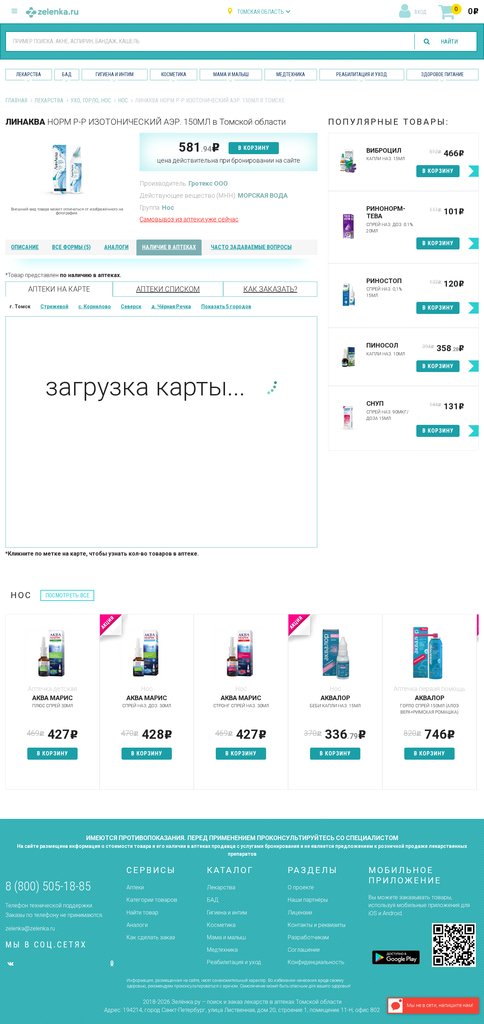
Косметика (173, 74)
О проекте (301, 887)
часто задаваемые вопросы (251, 247)
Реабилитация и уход (361, 74)
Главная (16, 100)
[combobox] (206, 41)
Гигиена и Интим (115, 74)
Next (473, 705)
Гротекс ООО (208, 183)
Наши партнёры (308, 899)
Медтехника (290, 74)
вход (420, 12)
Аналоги (137, 925)
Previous (10, 705)
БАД (67, 74)
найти (449, 41)
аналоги (116, 247)
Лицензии (300, 912)
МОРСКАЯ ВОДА (263, 195)
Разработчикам (308, 937)
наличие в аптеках (169, 247)
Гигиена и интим (227, 912)
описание (25, 247)
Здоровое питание (442, 74)
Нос (123, 100)
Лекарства (28, 74)
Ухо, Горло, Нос (91, 100)
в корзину (253, 148)
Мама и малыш (231, 74)
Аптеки (135, 887)
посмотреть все (67, 595)
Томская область (260, 12)
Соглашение (304, 949)
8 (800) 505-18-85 (48, 886)
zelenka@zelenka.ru (30, 928)
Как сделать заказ (150, 937)
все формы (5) (71, 247)
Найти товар (142, 912)
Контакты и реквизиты (316, 925)
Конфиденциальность (316, 962)
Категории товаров (151, 899)
